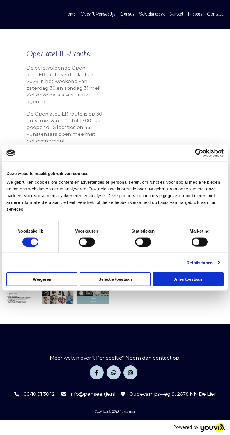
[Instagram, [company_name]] (130, 372)
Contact (215, 14)
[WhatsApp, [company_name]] (114, 372)
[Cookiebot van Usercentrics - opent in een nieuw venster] (199, 153)
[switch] (87, 241)
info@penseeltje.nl (93, 394)
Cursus (127, 14)
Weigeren (42, 279)
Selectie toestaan (115, 279)
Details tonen (200, 262)
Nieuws (195, 14)
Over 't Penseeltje (98, 14)
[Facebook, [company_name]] (97, 372)
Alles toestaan (188, 279)
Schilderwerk (152, 14)
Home (70, 14)
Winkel (176, 14)
